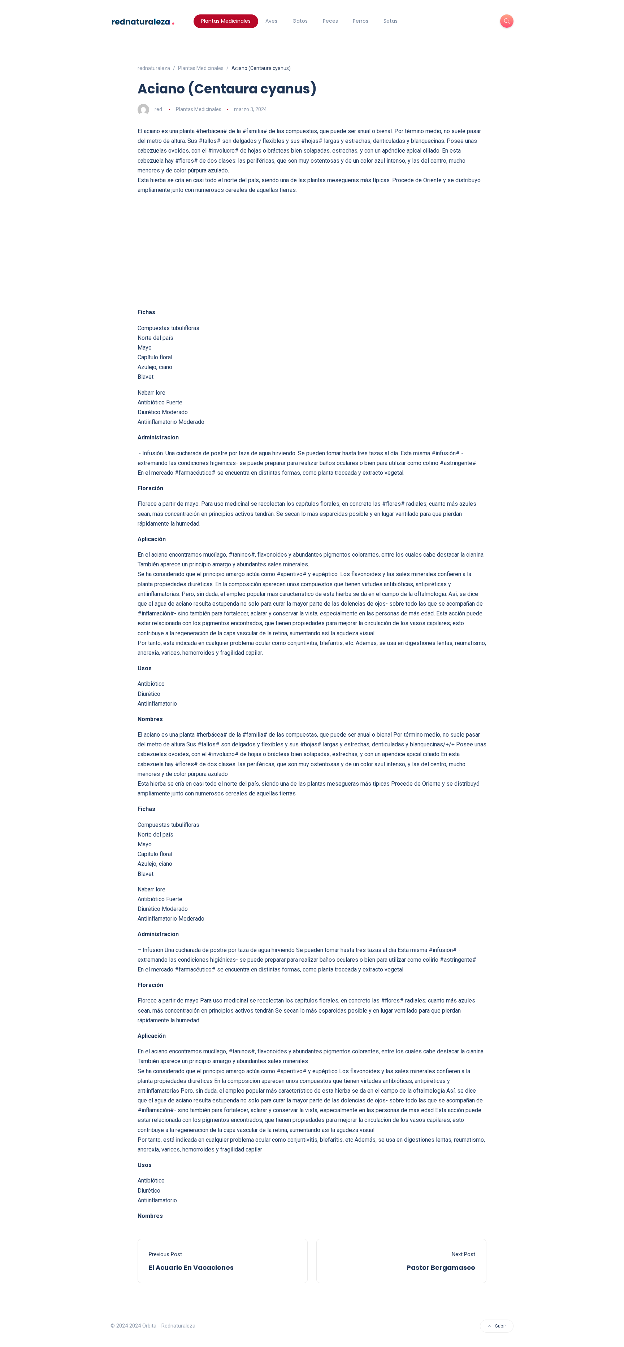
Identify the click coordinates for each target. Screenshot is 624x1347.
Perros (360, 21)
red (158, 109)
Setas (391, 21)
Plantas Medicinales (226, 21)
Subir (500, 1326)
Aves (271, 21)
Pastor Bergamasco (441, 1267)
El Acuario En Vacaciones (191, 1267)
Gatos (300, 21)
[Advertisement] (312, 251)
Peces (330, 21)
